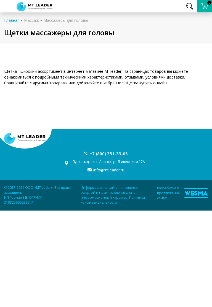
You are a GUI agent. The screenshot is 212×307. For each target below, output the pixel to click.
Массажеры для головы (65, 20)
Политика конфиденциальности (113, 200)
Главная (12, 20)
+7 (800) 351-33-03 (109, 153)
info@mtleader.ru (108, 170)
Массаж (31, 20)
